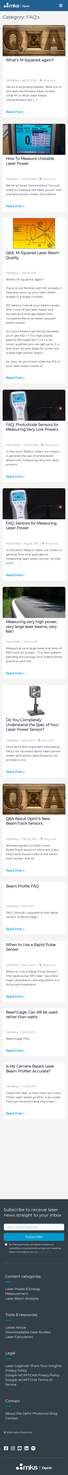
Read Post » (15, 112)
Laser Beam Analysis (22, 1298)
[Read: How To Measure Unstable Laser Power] (34, 139)
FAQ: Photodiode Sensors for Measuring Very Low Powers (32, 427)
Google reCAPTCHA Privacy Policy (32, 1375)
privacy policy (45, 1252)
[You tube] (19, 1448)
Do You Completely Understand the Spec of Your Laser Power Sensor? (32, 725)
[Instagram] (13, 1448)
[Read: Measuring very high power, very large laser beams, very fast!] (34, 602)
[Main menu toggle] (60, 5)
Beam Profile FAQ (22, 886)
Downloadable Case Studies (28, 1332)
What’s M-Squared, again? (30, 60)
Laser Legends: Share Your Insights (33, 1366)
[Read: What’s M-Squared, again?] (34, 40)
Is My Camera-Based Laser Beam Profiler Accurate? (30, 1068)
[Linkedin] (26, 1448)
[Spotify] (33, 1448)
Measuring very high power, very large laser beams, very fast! (31, 627)
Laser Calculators (19, 1337)
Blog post (47, 80)
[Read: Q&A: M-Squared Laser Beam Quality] (34, 233)
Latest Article (15, 1327)
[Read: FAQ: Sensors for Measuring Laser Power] (34, 503)
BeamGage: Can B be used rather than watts (31, 1014)
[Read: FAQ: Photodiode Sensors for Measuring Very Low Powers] (34, 405)
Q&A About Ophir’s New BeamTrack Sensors (28, 821)
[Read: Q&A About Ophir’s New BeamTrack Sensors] (34, 799)
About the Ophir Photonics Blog (31, 1413)
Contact (11, 1418)
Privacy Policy (16, 1370)
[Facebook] (6, 1448)
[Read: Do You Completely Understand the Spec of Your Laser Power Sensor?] (34, 700)
